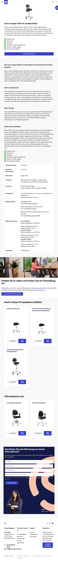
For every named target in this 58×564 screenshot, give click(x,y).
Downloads (33, 536)
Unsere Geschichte (20, 542)
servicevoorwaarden (39, 477)
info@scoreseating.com (13, 549)
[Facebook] (47, 523)
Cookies (19, 558)
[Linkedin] (49, 523)
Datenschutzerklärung (24, 556)
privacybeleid (30, 477)
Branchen (20, 536)
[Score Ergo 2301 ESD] (16, 417)
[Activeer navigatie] (2, 2)
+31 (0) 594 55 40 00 (10, 546)
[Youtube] (52, 523)
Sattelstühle (49, 288)
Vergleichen (13, 341)
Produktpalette (21, 534)
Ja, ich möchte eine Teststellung (12, 294)
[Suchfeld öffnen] (53, 2)
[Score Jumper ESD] (16, 324)
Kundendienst (34, 534)
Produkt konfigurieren (29, 53)
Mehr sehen (22, 341)
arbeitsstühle (38, 288)
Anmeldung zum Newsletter (48, 545)
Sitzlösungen (21, 538)
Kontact (32, 532)
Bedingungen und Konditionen (42, 556)
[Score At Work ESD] (41, 417)
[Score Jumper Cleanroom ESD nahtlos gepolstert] (41, 325)
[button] (56, 12)
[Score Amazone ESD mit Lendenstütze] (16, 366)
